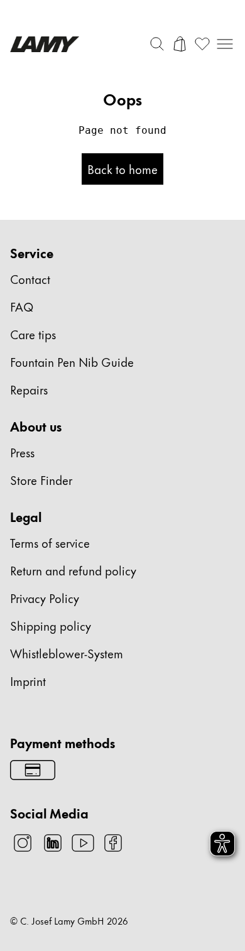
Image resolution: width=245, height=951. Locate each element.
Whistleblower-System (66, 653)
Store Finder (41, 479)
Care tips (33, 334)
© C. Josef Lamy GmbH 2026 (69, 921)
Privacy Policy (44, 598)
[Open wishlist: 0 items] (202, 44)
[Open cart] (180, 44)
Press (22, 452)
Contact (30, 278)
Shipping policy (50, 625)
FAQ (21, 306)
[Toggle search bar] (157, 44)
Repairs (29, 389)
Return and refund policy (73, 570)
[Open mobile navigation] (225, 44)
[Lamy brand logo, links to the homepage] (44, 44)
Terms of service (50, 542)
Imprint (28, 680)
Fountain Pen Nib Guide (72, 361)
